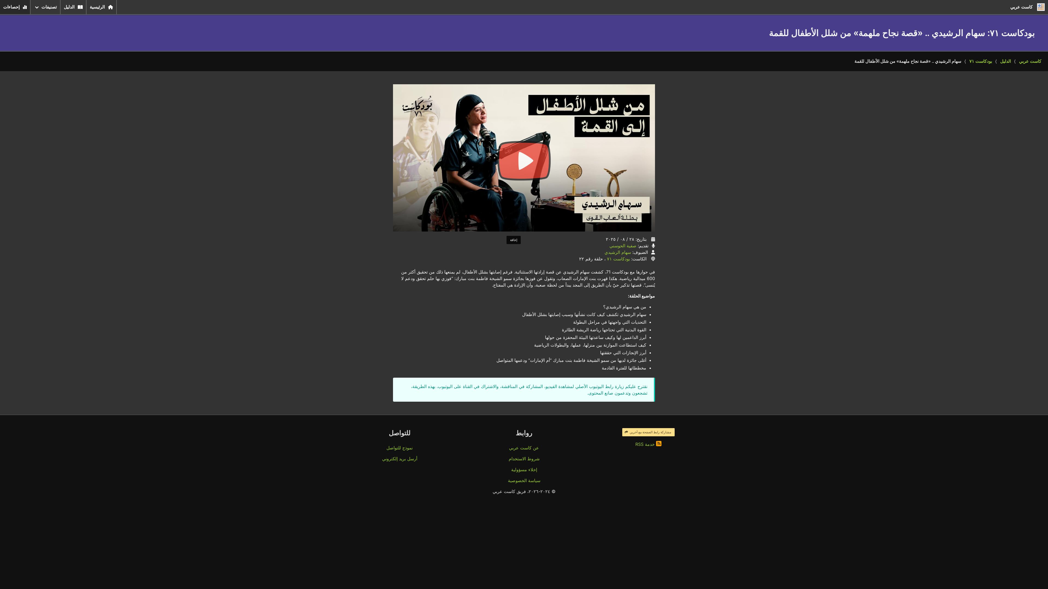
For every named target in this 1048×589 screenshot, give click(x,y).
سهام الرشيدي (618, 252)
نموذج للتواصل (399, 447)
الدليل (69, 7)
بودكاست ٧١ (980, 61)
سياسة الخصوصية (524, 480)
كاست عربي (1030, 61)
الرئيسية (97, 7)
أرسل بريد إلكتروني (399, 458)
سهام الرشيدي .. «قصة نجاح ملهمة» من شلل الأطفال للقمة (908, 61)
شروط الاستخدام (524, 458)
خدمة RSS (645, 444)
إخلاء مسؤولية (524, 469)
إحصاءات (11, 7)
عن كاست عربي (524, 447)
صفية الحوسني (622, 245)
